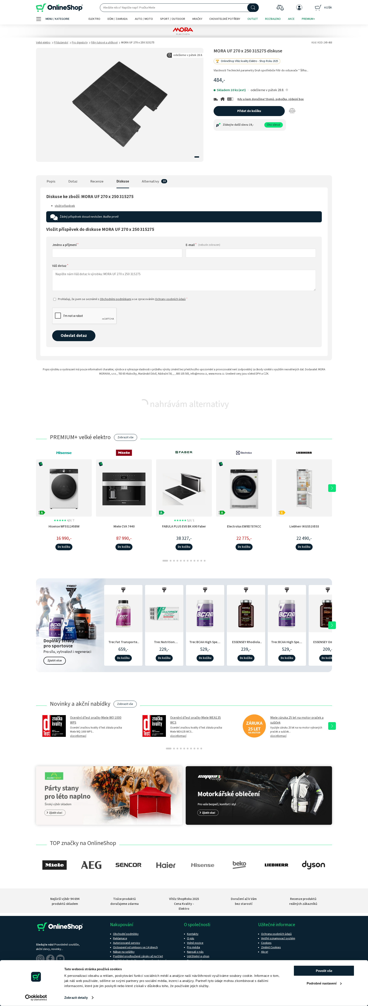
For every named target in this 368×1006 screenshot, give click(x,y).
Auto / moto (144, 19)
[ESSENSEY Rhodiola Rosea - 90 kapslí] (246, 613)
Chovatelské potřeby (224, 19)
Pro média (193, 947)
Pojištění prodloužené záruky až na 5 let (138, 956)
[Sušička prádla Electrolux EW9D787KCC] (244, 488)
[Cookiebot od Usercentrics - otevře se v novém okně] (36, 998)
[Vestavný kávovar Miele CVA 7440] (123, 488)
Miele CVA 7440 (124, 526)
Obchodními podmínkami (115, 299)
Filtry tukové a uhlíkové (104, 43)
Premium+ (308, 19)
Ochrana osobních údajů (276, 934)
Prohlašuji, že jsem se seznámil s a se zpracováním (122, 299)
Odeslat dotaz (74, 336)
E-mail (203, 245)
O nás (190, 938)
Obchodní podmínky (126, 934)
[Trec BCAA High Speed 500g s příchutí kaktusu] (205, 613)
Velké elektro (43, 43)
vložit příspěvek (65, 206)
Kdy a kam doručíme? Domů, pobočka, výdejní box (270, 99)
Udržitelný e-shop (198, 956)
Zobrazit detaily (76, 997)
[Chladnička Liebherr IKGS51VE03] (304, 488)
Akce (291, 19)
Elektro (94, 19)
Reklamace (120, 938)
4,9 (64, 520)
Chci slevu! (273, 125)
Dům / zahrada (118, 19)
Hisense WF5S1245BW (64, 526)
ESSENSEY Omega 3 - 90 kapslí (327, 644)
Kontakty (192, 934)
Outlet (252, 19)
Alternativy (150, 181)
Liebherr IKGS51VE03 (304, 526)
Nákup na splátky (124, 952)
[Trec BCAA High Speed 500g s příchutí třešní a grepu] (287, 613)
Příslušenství (61, 43)
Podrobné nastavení (321, 983)
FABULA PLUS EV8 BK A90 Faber (184, 526)
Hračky (197, 19)
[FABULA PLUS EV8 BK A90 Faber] (184, 488)
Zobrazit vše (126, 437)
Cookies (266, 943)
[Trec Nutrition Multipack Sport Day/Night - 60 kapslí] (164, 613)
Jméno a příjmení (65, 245)
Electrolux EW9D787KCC (244, 526)
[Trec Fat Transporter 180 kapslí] (123, 613)
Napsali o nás (195, 952)
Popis (51, 181)
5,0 (184, 520)
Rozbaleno (273, 19)
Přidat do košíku (249, 111)
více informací (78, 736)
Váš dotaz (60, 265)
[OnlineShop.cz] (59, 7)
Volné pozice (195, 943)
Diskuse (122, 181)
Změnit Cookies (271, 947)
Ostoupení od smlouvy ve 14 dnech (135, 947)
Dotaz (73, 181)
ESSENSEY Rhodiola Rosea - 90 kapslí (246, 644)
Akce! (264, 952)
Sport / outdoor (172, 19)
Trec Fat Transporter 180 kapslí (123, 644)
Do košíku (64, 547)
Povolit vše (324, 971)
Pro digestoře (80, 43)
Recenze (97, 181)
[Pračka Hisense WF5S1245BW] (63, 488)
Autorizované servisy (126, 943)
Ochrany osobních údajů (170, 299)
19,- (251, 125)
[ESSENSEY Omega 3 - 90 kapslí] (328, 613)
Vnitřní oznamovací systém (278, 938)
